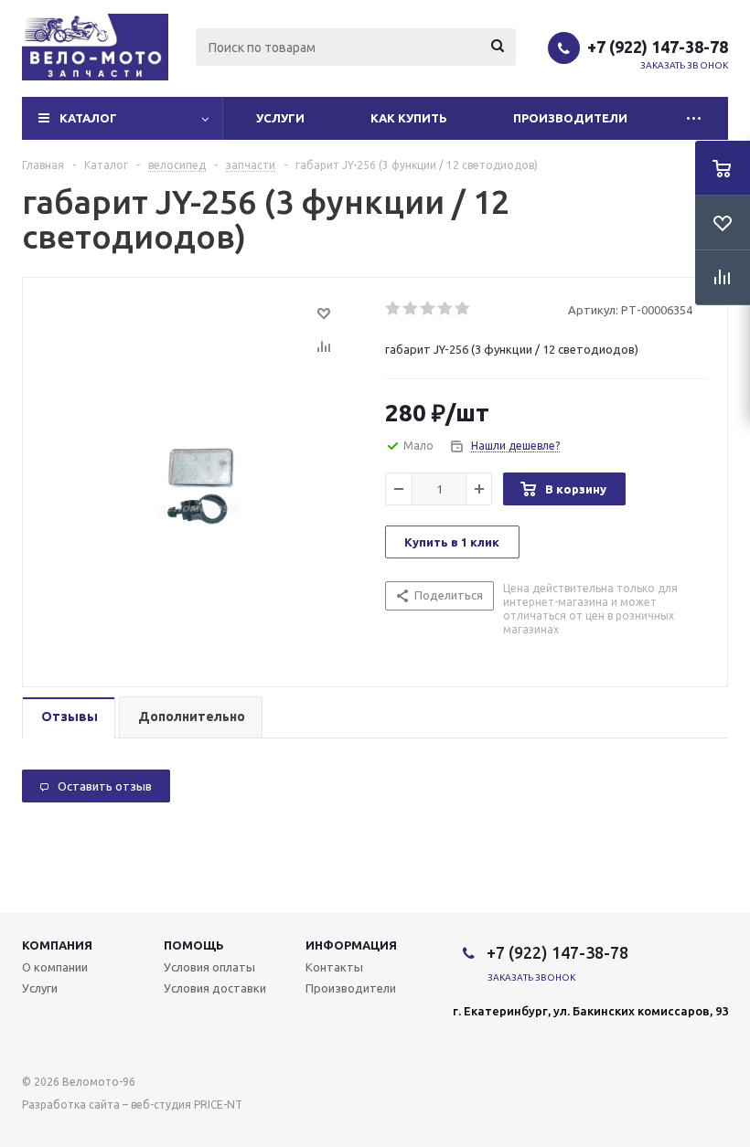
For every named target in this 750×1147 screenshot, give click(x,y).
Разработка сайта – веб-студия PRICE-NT (132, 1104)
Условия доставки (215, 988)
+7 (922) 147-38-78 (657, 46)
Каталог (88, 118)
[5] (463, 309)
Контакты (334, 967)
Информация (351, 945)
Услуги (280, 118)
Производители (570, 118)
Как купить (408, 118)
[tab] (68, 717)
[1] (393, 309)
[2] (411, 309)
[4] (446, 309)
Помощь (194, 945)
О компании (55, 967)
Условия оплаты (209, 967)
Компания (57, 945)
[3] (428, 309)
